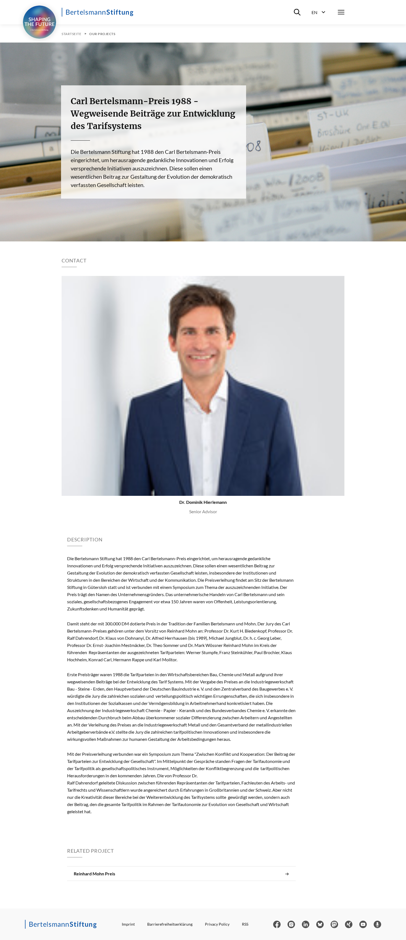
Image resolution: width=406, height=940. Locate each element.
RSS (245, 924)
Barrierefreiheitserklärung (170, 924)
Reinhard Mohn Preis (94, 873)
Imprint (128, 924)
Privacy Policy (217, 924)
